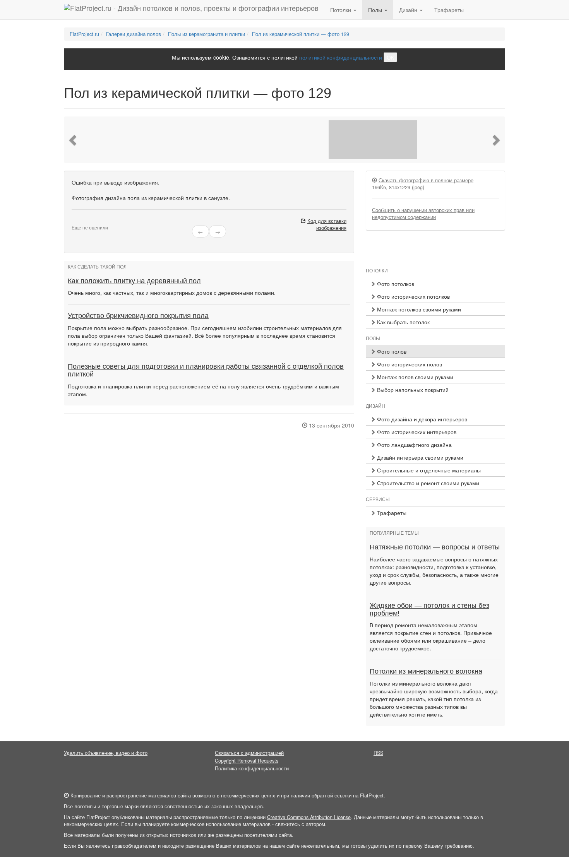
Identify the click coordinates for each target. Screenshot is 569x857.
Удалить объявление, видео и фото (105, 752)
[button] (73, 139)
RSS (378, 752)
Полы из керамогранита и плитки (206, 34)
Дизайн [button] (409, 10)
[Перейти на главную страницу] (191, 9)
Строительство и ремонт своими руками (427, 483)
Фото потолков (394, 283)
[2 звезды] (78, 221)
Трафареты (449, 10)
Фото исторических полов (408, 364)
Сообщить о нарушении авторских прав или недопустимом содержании (423, 214)
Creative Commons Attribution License (309, 817)
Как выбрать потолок (402, 322)
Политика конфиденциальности (252, 768)
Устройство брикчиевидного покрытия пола (138, 316)
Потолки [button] (341, 10)
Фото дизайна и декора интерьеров (421, 419)
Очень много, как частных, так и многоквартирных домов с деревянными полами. (172, 292)
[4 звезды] (88, 221)
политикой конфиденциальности (340, 57)
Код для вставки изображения (326, 224)
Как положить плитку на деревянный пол (134, 281)
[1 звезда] (74, 221)
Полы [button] (376, 10)
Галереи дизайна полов (133, 34)
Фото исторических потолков (412, 296)
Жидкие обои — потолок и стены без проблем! (429, 609)
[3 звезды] (83, 221)
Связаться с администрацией (249, 752)
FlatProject (372, 795)
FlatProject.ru (84, 34)
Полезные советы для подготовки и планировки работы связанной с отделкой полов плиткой (206, 370)
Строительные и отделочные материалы (428, 470)
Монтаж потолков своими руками (418, 309)
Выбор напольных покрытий (412, 389)
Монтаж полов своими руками (414, 377)
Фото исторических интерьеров (415, 432)
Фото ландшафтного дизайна (413, 444)
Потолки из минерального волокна (426, 671)
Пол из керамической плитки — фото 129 (300, 34)
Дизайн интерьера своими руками (419, 457)
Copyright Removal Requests (246, 760)
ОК (390, 57)
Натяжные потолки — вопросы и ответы (435, 547)
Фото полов (390, 351)
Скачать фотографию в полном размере (426, 180)
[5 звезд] (92, 221)
